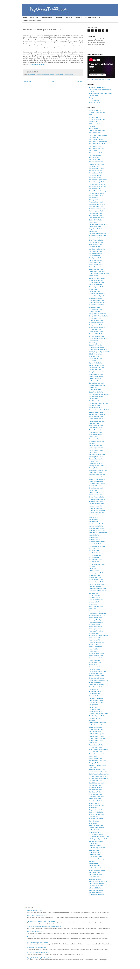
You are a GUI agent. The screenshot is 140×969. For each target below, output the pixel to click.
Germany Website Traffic (96, 481)
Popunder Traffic (94, 696)
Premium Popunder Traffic (97, 716)
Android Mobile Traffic (95, 188)
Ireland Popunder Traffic (96, 573)
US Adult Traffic (93, 843)
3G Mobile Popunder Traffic (97, 113)
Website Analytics (94, 877)
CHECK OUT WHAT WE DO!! (32, 21)
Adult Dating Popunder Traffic (98, 135)
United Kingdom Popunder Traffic (99, 836)
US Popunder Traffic (95, 852)
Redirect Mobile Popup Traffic (98, 738)
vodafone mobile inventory (97, 870)
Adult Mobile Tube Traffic (96, 148)
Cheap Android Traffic (95, 309)
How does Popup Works (96, 506)
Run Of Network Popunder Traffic (99, 749)
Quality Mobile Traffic (95, 727)
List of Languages (94, 595)
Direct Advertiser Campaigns (97, 385)
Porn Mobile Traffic (94, 709)
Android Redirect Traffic (96, 195)
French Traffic (93, 452)
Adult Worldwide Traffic (96, 162)
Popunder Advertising (95, 691)
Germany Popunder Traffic (97, 479)
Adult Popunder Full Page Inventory (37, 942)
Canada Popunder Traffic (96, 267)
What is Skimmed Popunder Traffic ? (37, 916)
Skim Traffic (92, 767)
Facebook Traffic (94, 423)
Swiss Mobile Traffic (95, 798)
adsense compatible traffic (97, 130)
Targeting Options (46, 18)
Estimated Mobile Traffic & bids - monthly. (101, 93)
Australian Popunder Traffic (97, 209)
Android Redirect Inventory (97, 193)
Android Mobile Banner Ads (97, 184)
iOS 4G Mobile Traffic (95, 544)
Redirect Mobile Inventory (96, 736)
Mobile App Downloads (96, 622)
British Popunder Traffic (96, 242)
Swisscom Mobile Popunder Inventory (38, 937)
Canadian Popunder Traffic (97, 271)
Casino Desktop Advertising (97, 278)
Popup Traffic (93, 707)
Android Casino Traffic (95, 173)
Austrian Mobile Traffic (95, 213)
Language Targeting (95, 586)
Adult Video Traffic (94, 159)
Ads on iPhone (93, 128)
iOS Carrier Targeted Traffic (97, 546)
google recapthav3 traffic (96, 492)
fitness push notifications (96, 441)
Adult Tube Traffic (94, 157)
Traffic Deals (68, 18)
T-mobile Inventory (94, 803)
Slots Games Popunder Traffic (98, 772)
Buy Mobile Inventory (95, 253)
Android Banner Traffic (95, 171)
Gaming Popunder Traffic (96, 466)
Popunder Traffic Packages (97, 87)
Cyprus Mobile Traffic (95, 363)
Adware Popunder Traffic (96, 164)
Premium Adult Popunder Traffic (98, 714)
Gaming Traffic (93, 468)
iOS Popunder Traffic (95, 559)
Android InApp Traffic (95, 175)
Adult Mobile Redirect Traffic (97, 144)
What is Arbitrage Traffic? (34, 931)
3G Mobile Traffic (94, 115)
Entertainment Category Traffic (98, 401)
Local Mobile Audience (96, 600)
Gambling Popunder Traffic (97, 459)
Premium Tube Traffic (95, 718)
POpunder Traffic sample (96, 702)
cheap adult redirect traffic (96, 305)
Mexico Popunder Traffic (96, 606)
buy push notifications (95, 260)
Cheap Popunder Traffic (96, 320)
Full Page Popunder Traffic (97, 454)
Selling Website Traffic (95, 758)
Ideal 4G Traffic (93, 517)
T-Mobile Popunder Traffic (96, 805)
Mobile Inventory (94, 651)
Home (25, 18)
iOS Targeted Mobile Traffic (97, 564)
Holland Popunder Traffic (96, 503)
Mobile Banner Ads (94, 640)
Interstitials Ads (93, 537)
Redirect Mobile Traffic (95, 740)
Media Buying (93, 604)
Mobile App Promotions (96, 631)
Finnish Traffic (93, 436)
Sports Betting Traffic (95, 785)
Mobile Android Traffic (95, 617)
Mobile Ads (92, 609)
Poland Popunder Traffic (96, 685)
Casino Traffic (93, 289)
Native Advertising (94, 669)
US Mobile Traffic (94, 850)
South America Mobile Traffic (97, 776)
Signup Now (58, 18)
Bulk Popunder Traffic (95, 244)
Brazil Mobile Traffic (95, 238)
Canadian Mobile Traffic (96, 269)
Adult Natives (93, 150)
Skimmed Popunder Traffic (97, 769)
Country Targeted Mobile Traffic (98, 349)
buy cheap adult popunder (97, 249)
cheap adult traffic (94, 307)
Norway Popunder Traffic (96, 676)
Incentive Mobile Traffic (96, 526)
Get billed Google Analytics (97, 483)
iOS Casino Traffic (94, 548)
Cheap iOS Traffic (94, 311)
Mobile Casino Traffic (95, 646)
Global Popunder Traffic (96, 488)
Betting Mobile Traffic (95, 220)
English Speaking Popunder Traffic (99, 394)
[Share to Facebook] (35, 72)
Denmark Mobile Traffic (96, 374)
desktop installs (93, 381)
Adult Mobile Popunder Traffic (98, 142)
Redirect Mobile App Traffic (97, 734)
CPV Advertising (94, 356)
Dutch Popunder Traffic (96, 392)
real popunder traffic (95, 731)
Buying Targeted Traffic (96, 264)
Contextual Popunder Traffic (97, 347)
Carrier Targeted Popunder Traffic (99, 273)
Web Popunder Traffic (95, 874)
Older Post (79, 82)
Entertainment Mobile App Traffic (98, 403)
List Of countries (94, 100)
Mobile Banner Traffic (95, 644)
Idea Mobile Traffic (94, 515)
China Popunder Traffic (96, 331)
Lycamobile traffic (94, 602)
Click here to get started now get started (99, 79)
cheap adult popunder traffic (97, 302)
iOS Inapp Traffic (94, 550)
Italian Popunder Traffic (96, 579)
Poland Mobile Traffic (95, 682)
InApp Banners (93, 519)
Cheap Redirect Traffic (95, 325)
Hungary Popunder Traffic (96, 512)
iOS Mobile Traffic (94, 557)
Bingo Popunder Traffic (96, 229)
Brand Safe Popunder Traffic (97, 235)
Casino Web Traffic (94, 291)
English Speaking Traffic (96, 396)
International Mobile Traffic (97, 530)
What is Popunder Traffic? (96, 883)
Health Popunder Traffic (96, 501)
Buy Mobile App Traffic (95, 251)
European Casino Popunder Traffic (99, 410)
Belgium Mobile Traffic (95, 215)
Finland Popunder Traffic (96, 434)
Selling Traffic (93, 756)
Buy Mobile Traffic (94, 256)
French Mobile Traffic (95, 445)
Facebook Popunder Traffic (97, 421)
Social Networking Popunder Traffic (99, 774)
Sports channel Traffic (95, 789)
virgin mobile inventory (96, 868)
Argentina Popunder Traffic (97, 204)
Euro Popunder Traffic (95, 407)
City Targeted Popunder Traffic (98, 338)
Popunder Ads (93, 689)
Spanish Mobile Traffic (95, 781)
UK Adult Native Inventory (96, 828)
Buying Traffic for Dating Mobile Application (39, 958)
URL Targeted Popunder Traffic (98, 839)
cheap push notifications (96, 323)
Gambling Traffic (94, 461)
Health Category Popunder (97, 499)
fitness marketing (94, 439)
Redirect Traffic (93, 743)
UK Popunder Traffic (95, 832)
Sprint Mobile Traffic (95, 792)
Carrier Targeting (94, 276)
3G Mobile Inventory (95, 110)
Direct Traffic (93, 387)
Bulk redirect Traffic (95, 247)
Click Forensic (93, 340)
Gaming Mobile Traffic (95, 463)
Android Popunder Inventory (97, 191)
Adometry (92, 126)
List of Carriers (93, 593)
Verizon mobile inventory (96, 859)
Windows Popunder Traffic (97, 890)
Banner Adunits (93, 96)
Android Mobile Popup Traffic (97, 186)
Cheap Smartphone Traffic (97, 327)
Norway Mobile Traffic (95, 673)
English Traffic (93, 399)
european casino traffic (96, 412)
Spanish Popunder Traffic (96, 783)
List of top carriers (94, 597)
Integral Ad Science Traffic (97, 528)
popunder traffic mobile (96, 700)
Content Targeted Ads (95, 343)
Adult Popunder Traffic (95, 153)
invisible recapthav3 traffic (97, 542)
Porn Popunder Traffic (95, 711)
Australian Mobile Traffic (96, 206)
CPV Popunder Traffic (95, 358)
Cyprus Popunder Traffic (96, 365)
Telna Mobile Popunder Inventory (36, 947)
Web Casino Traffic (94, 872)
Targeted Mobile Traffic (96, 812)
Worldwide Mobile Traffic (96, 892)
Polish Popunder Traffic (96, 687)
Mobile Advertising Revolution (98, 613)
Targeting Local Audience (96, 819)
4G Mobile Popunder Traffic (97, 119)
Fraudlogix (92, 443)
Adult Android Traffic (95, 133)
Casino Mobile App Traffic (96, 282)
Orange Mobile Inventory (96, 678)
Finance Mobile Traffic (95, 428)
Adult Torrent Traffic (95, 155)
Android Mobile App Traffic (97, 182)
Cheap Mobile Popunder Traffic (36, 74)
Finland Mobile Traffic (95, 432)
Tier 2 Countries (94, 821)
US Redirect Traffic (94, 854)
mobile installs (93, 649)
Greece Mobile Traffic (95, 495)
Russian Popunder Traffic (96, 754)
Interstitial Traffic (94, 535)
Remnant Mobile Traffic (96, 745)
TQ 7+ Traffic (93, 823)
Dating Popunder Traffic (96, 372)
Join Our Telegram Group (92, 18)
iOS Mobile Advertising (96, 553)
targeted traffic (93, 816)
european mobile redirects (97, 414)
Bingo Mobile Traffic (95, 226)
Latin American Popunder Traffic (98, 591)
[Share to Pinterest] (37, 72)
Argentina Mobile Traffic (96, 202)
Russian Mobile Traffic (95, 752)
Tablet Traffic (93, 807)
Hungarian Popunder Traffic (97, 510)
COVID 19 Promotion (95, 354)
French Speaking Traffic (96, 450)
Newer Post (27, 82)
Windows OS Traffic (95, 888)
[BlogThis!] (31, 72)
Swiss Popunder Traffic (96, 801)
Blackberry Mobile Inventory (97, 233)
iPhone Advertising (94, 571)
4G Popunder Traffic (95, 124)
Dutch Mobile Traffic (95, 390)
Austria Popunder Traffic (96, 211)
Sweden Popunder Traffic (96, 796)
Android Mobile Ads (95, 177)
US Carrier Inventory (95, 845)
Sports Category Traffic (96, 787)
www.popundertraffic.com (37, 64)
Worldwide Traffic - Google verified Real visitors (41, 921)
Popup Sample (93, 705)
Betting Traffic (93, 222)
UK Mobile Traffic (94, 830)
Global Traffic (93, 490)
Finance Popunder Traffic (96, 430)
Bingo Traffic (93, 231)
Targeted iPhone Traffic (96, 810)
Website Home (34, 18)
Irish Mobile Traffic (94, 575)
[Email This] (28, 72)
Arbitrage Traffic (94, 200)
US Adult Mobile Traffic (96, 841)
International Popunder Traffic (98, 533)
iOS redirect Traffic (94, 562)
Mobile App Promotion (95, 629)
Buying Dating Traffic (95, 262)
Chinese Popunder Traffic (96, 336)
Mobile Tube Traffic (95, 667)
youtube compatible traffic (96, 895)
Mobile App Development (96, 620)
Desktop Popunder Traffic (96, 383)
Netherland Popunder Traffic (97, 671)
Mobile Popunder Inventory (52, 74)
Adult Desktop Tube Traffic (97, 139)
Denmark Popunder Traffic (97, 376)
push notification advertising (97, 722)
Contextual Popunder (95, 345)
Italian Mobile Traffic (95, 577)
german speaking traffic (96, 477)
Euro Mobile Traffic (94, 405)
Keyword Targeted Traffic (96, 584)
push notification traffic (95, 725)
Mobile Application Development (98, 635)
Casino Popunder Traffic (96, 287)
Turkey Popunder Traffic (96, 825)
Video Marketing (94, 863)
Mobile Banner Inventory (96, 642)
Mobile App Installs (94, 624)
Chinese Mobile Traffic (95, 334)
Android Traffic (93, 197)
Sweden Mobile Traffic (95, 794)
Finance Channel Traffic (96, 425)
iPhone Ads (92, 568)
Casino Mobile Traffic (95, 285)
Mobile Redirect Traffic (95, 658)
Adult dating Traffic (94, 137)
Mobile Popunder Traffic (66, 74)
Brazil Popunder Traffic (96, 240)
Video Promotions (94, 865)
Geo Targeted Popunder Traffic (98, 470)
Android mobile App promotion (98, 180)
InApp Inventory (93, 521)
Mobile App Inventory (95, 626)
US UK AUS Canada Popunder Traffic (38, 952)
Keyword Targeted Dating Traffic (98, 582)
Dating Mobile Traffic (95, 369)
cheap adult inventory (95, 298)
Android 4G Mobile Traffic (96, 168)
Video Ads (92, 861)
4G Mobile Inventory (95, 117)
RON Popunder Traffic (95, 747)
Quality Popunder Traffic (96, 729)
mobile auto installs (95, 638)
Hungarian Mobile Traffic (96, 508)
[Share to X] (33, 72)
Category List (93, 98)
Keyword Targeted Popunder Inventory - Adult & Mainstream (44, 926)
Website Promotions (95, 879)
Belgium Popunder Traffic (96, 217)
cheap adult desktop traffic (97, 296)
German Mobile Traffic (95, 472)
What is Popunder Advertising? (98, 881)
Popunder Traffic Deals (96, 698)
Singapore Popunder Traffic (97, 765)
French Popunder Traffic (96, 448)
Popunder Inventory (95, 693)
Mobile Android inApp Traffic (97, 615)
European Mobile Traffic (96, 416)
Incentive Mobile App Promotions (99, 524)
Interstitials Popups (94, 539)
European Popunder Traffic (97, 419)
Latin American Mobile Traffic (97, 588)
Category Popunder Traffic (97, 293)
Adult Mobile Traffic (95, 146)
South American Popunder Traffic (99, 778)
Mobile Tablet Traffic (95, 662)
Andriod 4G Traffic (94, 166)
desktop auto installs (95, 378)
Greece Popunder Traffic (96, 497)
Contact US (78, 18)
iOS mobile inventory (95, 555)
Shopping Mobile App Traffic (97, 760)
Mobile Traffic (93, 664)
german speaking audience (97, 474)
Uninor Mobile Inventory (96, 834)
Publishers (92, 720)
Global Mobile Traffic (95, 486)
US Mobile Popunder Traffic (97, 848)
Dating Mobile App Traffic (96, 367)
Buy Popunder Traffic (95, 258)
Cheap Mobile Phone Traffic (97, 314)
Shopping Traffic (94, 763)
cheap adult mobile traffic (96, 300)
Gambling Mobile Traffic (96, 457)
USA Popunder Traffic (95, 857)
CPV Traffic (92, 360)
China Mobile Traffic (95, 329)
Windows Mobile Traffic (96, 886)
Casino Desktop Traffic (96, 280)
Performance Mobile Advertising (98, 680)
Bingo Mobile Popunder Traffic (98, 224)
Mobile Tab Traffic (94, 660)
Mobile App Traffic (94, 633)
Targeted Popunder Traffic (97, 814)
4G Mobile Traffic (94, 121)
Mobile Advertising (94, 611)
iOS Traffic (92, 566)
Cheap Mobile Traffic (95, 318)
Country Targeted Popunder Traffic (99, 352)
